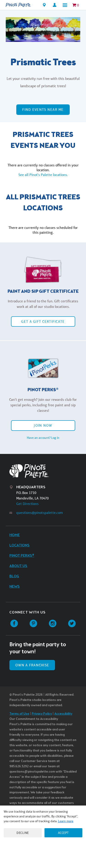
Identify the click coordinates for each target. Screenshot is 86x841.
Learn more (65, 821)
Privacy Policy (42, 714)
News (14, 586)
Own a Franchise (32, 665)
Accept (63, 833)
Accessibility (63, 714)
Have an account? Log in (43, 437)
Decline (23, 833)
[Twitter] (72, 624)
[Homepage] (18, 5)
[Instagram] (52, 624)
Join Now (43, 425)
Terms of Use (19, 714)
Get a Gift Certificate (43, 321)
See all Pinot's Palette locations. (43, 175)
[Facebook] (14, 624)
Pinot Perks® (21, 555)
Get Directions (27, 504)
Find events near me (43, 109)
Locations (19, 545)
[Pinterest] (33, 624)
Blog (14, 576)
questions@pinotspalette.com (39, 512)
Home (14, 535)
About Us (18, 566)
